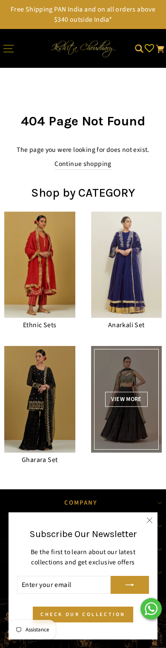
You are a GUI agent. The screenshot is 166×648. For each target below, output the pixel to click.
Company (81, 502)
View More (126, 399)
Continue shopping (83, 164)
